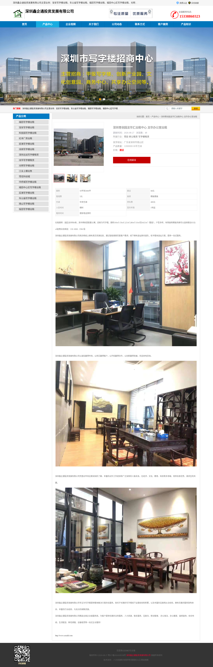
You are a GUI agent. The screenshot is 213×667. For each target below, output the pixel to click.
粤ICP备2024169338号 (117, 655)
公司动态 (117, 24)
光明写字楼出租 (26, 165)
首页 (24, 24)
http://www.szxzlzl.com (64, 635)
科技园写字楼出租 (27, 133)
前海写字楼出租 (26, 144)
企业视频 (71, 24)
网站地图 (144, 660)
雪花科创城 (24, 176)
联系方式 (140, 24)
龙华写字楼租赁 (26, 160)
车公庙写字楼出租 (27, 198)
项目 (126, 137)
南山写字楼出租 (26, 204)
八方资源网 (118, 660)
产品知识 (186, 24)
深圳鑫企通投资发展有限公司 (138, 655)
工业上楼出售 (25, 171)
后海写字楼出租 (26, 193)
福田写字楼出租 (26, 122)
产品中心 (48, 24)
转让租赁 (133, 137)
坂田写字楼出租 (26, 209)
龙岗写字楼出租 (26, 149)
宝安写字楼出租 (26, 127)
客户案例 (163, 24)
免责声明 (127, 660)
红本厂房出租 (25, 138)
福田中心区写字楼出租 (30, 187)
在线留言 (131, 160)
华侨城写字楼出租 (27, 182)
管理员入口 (135, 660)
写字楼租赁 (143, 137)
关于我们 (94, 24)
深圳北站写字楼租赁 (29, 155)
